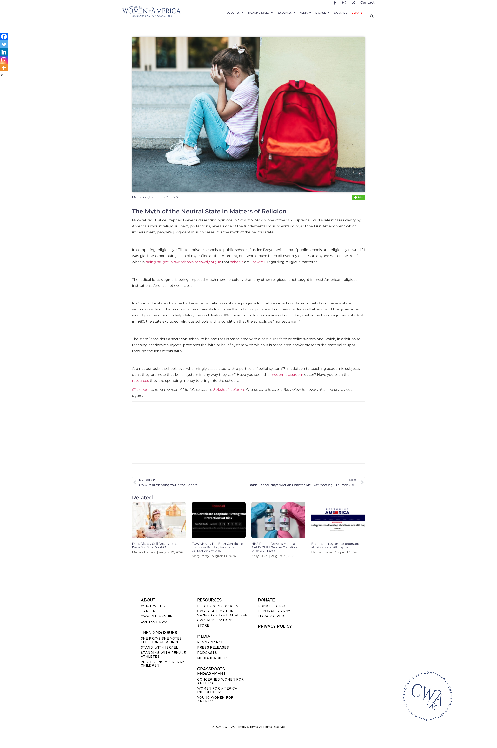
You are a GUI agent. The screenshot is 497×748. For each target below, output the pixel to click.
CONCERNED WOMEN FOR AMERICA (220, 681)
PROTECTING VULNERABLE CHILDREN (165, 663)
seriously (202, 262)
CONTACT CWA (154, 622)
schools (187, 262)
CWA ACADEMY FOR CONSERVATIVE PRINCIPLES (222, 613)
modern (277, 374)
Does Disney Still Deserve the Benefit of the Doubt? (155, 545)
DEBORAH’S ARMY (274, 611)
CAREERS (149, 611)
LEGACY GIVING (271, 616)
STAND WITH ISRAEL (159, 647)
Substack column (228, 389)
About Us (233, 12)
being (151, 262)
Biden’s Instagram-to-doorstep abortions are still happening (335, 545)
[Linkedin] (4, 52)
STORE (203, 625)
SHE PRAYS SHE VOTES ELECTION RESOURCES (161, 640)
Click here (140, 389)
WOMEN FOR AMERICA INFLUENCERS (217, 690)
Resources (284, 12)
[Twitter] (4, 44)
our (177, 262)
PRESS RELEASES (213, 647)
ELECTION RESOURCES (217, 606)
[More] (4, 67)
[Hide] (1, 75)
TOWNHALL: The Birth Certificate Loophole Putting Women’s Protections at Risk (217, 547)
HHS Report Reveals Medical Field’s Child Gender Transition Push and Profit (274, 547)
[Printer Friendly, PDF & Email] (358, 199)
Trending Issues (258, 12)
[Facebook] (4, 36)
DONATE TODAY (272, 606)
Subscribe (340, 12)
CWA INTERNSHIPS (158, 616)
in (171, 262)
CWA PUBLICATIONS (215, 620)
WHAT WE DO (153, 606)
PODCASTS (207, 653)
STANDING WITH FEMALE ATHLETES (163, 654)
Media (304, 12)
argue (216, 262)
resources (140, 380)
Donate (357, 12)
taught (163, 262)
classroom (294, 374)
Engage (320, 12)
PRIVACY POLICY (275, 626)
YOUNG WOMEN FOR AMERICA (215, 699)
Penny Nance (210, 642)
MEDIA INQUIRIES (212, 658)
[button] (371, 16)
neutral (258, 262)
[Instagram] (4, 60)
